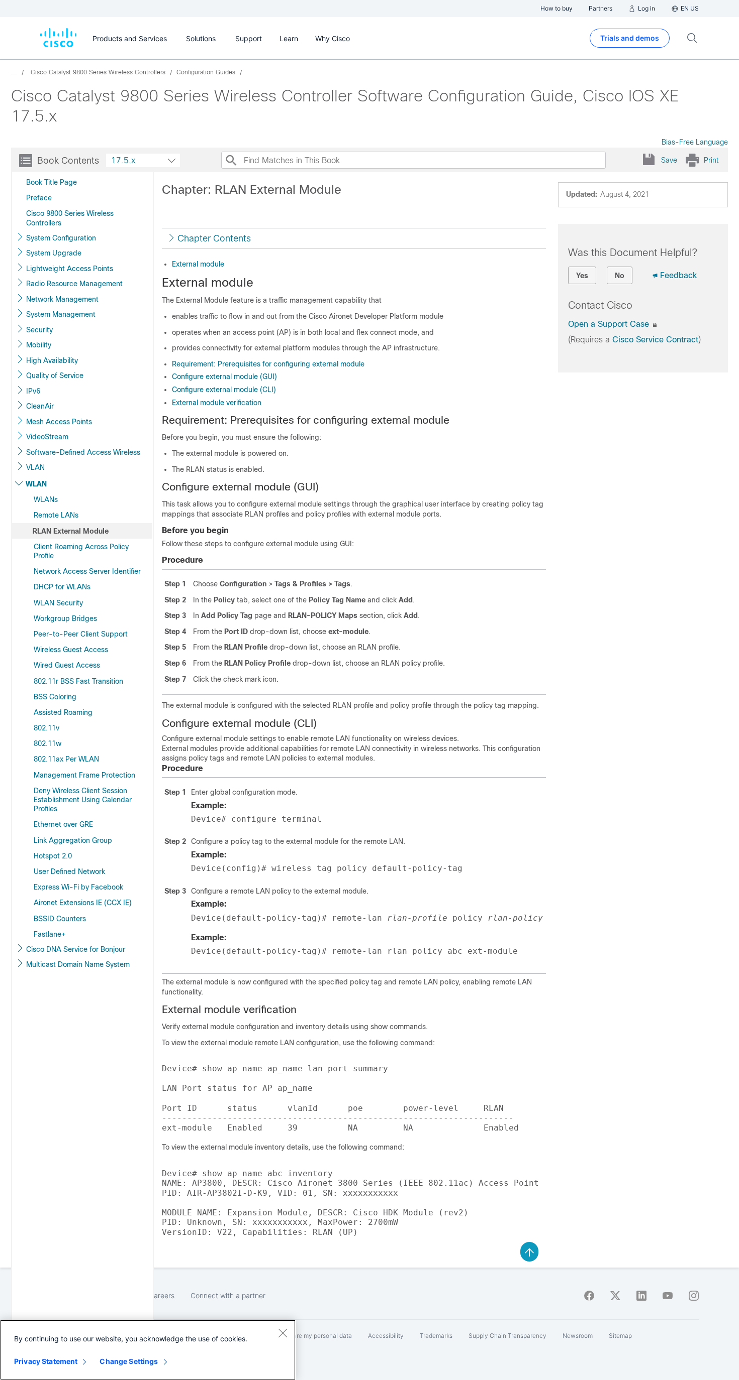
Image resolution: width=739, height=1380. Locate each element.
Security (39, 330)
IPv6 (33, 391)
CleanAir (40, 406)
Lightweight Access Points (69, 269)
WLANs (46, 499)
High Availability (52, 360)
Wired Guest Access (67, 665)
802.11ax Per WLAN (66, 759)
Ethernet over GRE (63, 824)
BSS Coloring (55, 697)
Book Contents (68, 161)
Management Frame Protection (84, 775)
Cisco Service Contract (655, 339)
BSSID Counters (60, 919)
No (619, 276)
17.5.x (123, 160)
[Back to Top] (529, 1251)
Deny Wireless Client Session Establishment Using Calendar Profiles (83, 800)
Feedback (678, 275)
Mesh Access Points (59, 422)
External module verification (216, 403)
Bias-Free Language (695, 142)
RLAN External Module (71, 531)
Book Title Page (51, 182)
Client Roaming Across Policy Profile (81, 551)
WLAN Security (58, 603)
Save (669, 160)
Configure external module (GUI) (224, 376)
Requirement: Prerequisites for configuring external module (268, 364)
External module (198, 264)
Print (711, 160)
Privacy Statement (45, 1361)
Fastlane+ (49, 934)
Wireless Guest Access (71, 650)
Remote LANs (56, 515)
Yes (582, 276)
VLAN (35, 467)
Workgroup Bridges (65, 618)
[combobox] (143, 160)
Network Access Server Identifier (87, 571)
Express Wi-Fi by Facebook (78, 887)
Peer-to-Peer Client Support (81, 634)
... (14, 72)
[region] (148, 1350)
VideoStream (47, 437)
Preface (39, 198)
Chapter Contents (214, 238)
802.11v (46, 728)
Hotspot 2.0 (53, 856)
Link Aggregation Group (73, 840)
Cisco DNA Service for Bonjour (75, 949)
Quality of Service (54, 375)
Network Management (62, 299)
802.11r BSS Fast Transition (78, 681)
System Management (61, 314)
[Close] (283, 1333)
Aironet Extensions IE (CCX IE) (83, 903)
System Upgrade (53, 253)
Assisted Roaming (63, 712)
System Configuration (61, 238)
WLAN (36, 484)
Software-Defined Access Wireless (83, 452)
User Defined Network (69, 871)
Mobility (38, 345)
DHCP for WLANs (62, 587)
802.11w (47, 743)
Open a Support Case (610, 324)
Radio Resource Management (74, 284)
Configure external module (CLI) (224, 390)
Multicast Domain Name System (78, 964)
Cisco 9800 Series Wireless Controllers (70, 217)
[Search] (230, 160)
